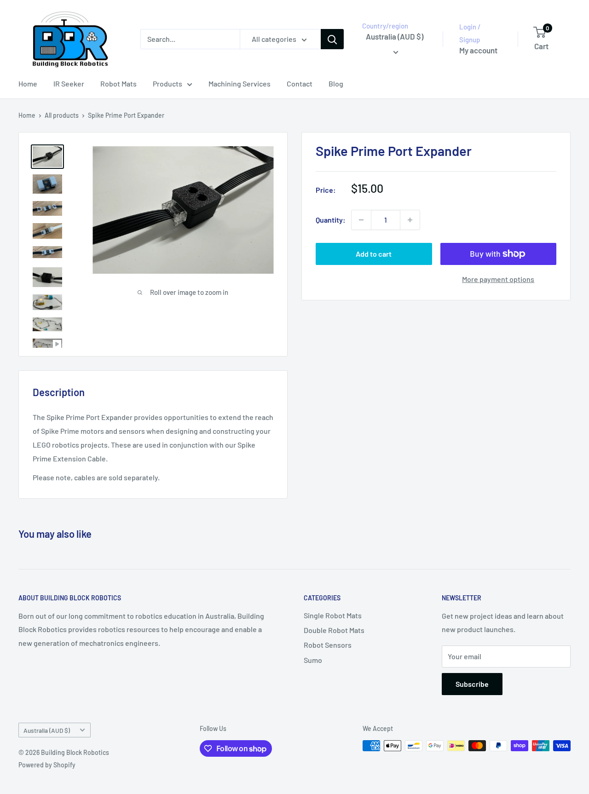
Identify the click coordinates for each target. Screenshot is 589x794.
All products (62, 115)
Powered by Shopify (46, 765)
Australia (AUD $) (46, 730)
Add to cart (374, 253)
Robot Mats (118, 83)
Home (27, 83)
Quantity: (331, 220)
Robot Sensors (328, 644)
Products (167, 83)
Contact (299, 83)
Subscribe (472, 683)
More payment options (498, 279)
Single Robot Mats (333, 615)
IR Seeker (68, 83)
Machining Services (239, 83)
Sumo (313, 660)
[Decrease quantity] (361, 220)
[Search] (332, 39)
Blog (336, 83)
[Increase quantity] (410, 220)
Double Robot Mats (334, 630)
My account (478, 50)
